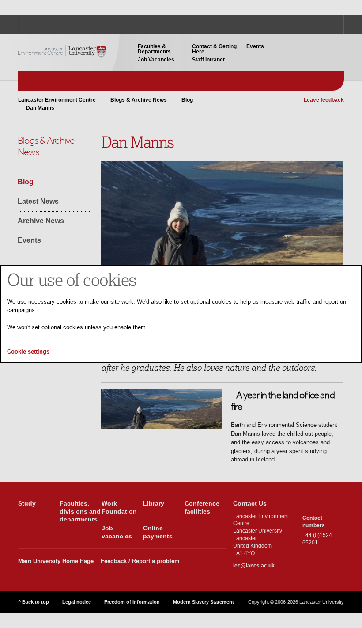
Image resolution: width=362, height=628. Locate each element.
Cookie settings (28, 351)
